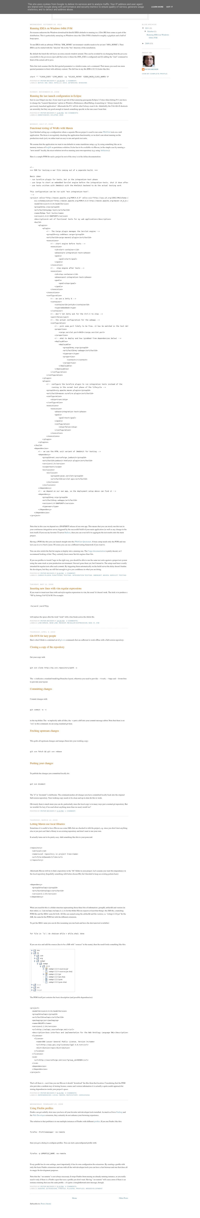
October (150, 31)
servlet (114, 575)
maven (106, 575)
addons (41, 1188)
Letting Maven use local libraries (47, 824)
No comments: (72, 113)
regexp (62, 623)
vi (94, 623)
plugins (71, 1188)
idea (51, 83)
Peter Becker (151, 69)
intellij (57, 83)
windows (83, 83)
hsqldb (48, 147)
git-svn (62, 640)
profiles (97, 1121)
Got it (169, 7)
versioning (84, 1095)
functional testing (61, 575)
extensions (51, 1188)
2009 (147, 43)
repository (72, 1095)
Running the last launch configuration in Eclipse (55, 96)
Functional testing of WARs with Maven (51, 128)
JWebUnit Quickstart (83, 541)
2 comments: (72, 621)
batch (40, 83)
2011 (147, 28)
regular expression (77, 623)
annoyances (43, 115)
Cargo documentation (96, 551)
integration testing (82, 575)
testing (122, 575)
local (55, 1095)
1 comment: (71, 81)
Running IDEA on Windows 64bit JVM (51, 28)
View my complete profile (154, 74)
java (65, 83)
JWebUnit (107, 132)
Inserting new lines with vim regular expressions (55, 588)
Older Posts (123, 1198)
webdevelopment (94, 1188)
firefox (62, 1188)
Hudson (67, 532)
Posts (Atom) (46, 1203)
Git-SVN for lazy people (43, 636)
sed (90, 623)
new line (53, 623)
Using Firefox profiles (41, 1108)
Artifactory (104, 150)
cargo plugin (44, 575)
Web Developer (39, 1115)
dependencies (44, 1095)
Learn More (157, 7)
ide (46, 83)
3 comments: (71, 1093)
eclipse (54, 115)
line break (43, 623)
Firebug (119, 1112)
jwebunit (97, 575)
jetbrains (73, 83)
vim (97, 623)
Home (74, 1198)
